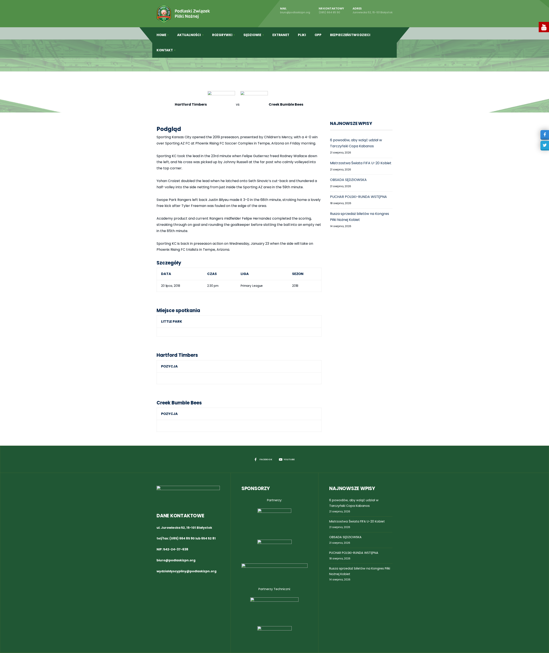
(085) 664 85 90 (182, 538)
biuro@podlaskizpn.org (176, 560)
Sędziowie (252, 35)
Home (161, 35)
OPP (318, 35)
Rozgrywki (222, 35)
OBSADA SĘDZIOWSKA (348, 179)
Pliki (302, 35)
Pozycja (169, 366)
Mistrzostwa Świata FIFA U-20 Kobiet (360, 163)
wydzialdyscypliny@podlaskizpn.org (186, 571)
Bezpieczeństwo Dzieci (350, 35)
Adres (372, 10)
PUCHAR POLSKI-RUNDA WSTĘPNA (358, 196)
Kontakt (165, 50)
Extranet (280, 35)
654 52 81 (208, 538)
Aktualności (189, 35)
